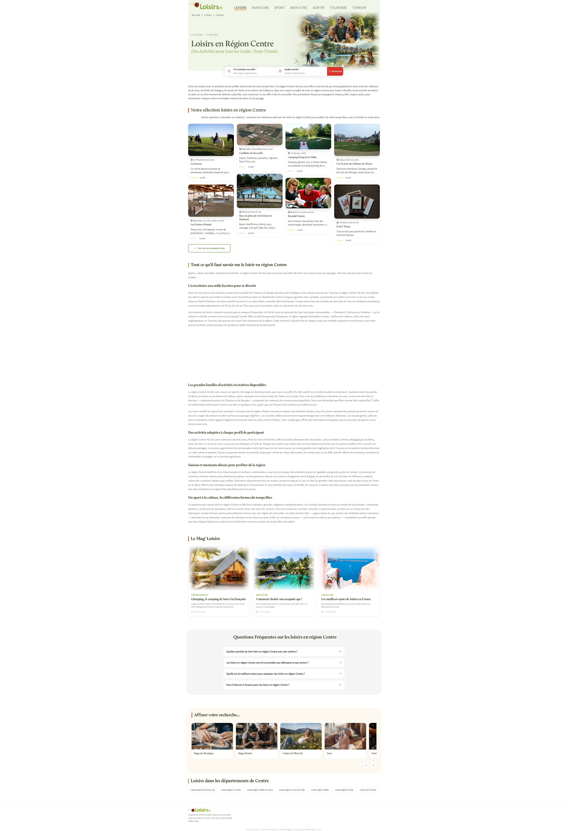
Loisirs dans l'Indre (320, 789)
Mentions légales (285, 829)
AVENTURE (260, 7)
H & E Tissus (343, 226)
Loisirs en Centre (368, 789)
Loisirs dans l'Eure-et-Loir (203, 789)
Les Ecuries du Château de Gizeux (354, 164)
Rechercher (337, 71)
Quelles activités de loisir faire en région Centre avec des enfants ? (261, 651)
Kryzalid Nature (296, 216)
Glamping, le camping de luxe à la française (218, 599)
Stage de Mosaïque (204, 753)
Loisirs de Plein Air (293, 753)
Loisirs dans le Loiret (231, 789)
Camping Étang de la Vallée (302, 157)
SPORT (279, 7)
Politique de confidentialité (304, 829)
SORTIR (318, 7)
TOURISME (338, 7)
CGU (320, 829)
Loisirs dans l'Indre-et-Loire (260, 789)
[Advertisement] (284, 355)
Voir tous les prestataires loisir (211, 248)
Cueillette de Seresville (251, 153)
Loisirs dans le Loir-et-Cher (292, 789)
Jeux (329, 753)
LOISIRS (240, 7)
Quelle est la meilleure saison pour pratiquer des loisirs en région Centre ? (265, 673)
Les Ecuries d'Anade (201, 224)
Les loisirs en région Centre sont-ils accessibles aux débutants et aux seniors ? (267, 662)
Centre (220, 15)
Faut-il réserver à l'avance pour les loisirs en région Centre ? (257, 684)
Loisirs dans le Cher (344, 789)
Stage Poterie (245, 753)
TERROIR (359, 7)
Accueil (196, 15)
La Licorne (196, 164)
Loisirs (207, 15)
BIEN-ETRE (298, 7)
